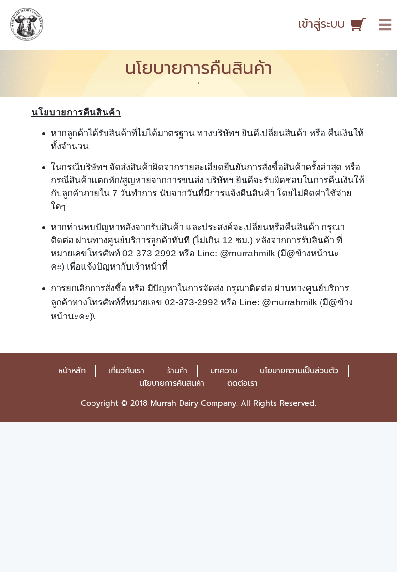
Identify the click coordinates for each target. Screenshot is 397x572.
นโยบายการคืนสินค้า (171, 383)
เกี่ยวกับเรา (126, 371)
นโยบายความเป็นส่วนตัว (299, 371)
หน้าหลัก (72, 371)
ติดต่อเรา (242, 383)
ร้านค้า (177, 371)
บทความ (223, 371)
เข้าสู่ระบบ (321, 23)
